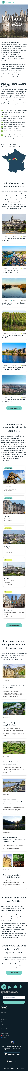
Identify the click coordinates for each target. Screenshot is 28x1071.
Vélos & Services (4, 1017)
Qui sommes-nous (5, 1021)
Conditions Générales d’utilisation (8, 1031)
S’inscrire (14, 1002)
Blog (2, 1024)
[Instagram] (5, 1007)
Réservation (3, 1012)
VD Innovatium (19, 1068)
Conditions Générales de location (8, 1028)
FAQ (2, 1014)
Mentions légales (4, 1033)
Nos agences (4, 1019)
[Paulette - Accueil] (8, 2)
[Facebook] (2, 1007)
